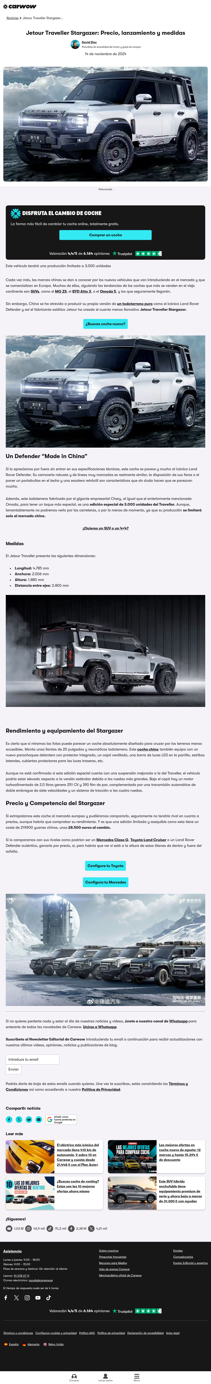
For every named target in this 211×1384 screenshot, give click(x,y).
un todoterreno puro (135, 304)
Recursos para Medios (113, 1263)
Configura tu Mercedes (105, 882)
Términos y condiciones (18, 1333)
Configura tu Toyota (105, 866)
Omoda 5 (108, 291)
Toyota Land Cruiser (148, 840)
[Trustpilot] (137, 253)
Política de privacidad (111, 1333)
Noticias (13, 18)
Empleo (178, 1250)
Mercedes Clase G (112, 840)
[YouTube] (38, 1299)
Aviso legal (172, 1333)
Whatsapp (178, 1021)
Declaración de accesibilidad (145, 1333)
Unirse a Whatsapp (100, 1027)
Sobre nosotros (108, 1250)
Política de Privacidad (101, 1089)
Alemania (33, 1344)
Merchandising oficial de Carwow (120, 1275)
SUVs (35, 291)
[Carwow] (19, 6)
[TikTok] (48, 1299)
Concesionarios (183, 1256)
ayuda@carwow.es (41, 1280)
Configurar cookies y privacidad (56, 1333)
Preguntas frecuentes (112, 1256)
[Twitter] (17, 1299)
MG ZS (61, 291)
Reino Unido (56, 1344)
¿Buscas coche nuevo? (105, 324)
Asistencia (12, 1251)
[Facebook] (6, 1299)
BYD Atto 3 (81, 291)
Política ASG (87, 1333)
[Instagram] (27, 1299)
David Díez (89, 42)
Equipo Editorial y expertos (190, 1263)
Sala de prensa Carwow (114, 1269)
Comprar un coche (105, 235)
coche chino (148, 749)
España (14, 1344)
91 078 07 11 (21, 1275)
